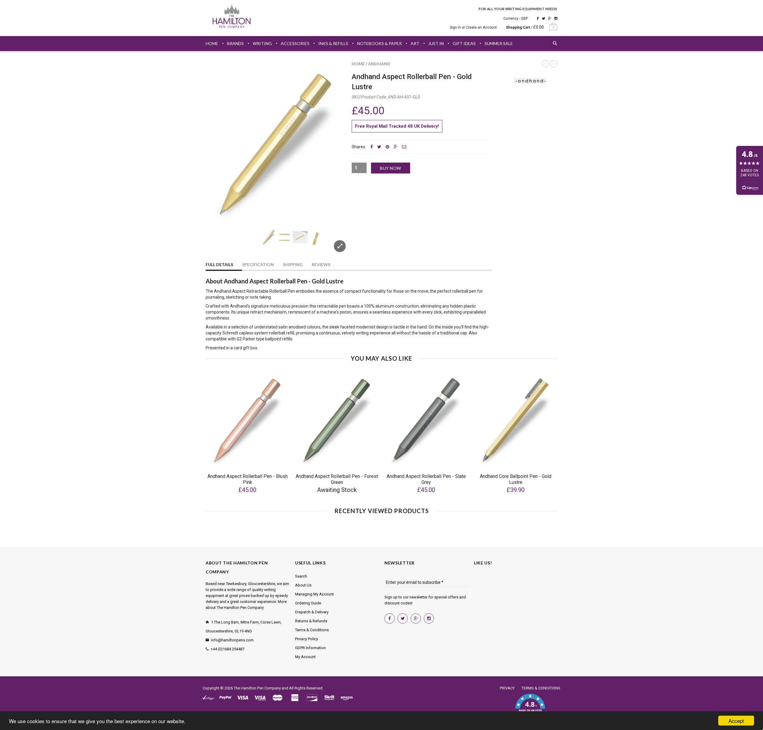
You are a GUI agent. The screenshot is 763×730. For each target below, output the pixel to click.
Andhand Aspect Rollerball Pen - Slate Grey (426, 479)
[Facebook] (538, 18)
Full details (219, 264)
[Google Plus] (549, 18)
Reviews (321, 264)
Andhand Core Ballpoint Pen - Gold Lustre (515, 479)
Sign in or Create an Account (473, 27)
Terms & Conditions (312, 630)
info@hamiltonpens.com (232, 640)
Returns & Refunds (311, 621)
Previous (217, 244)
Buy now (390, 168)
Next (334, 244)
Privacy (507, 688)
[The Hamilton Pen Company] (232, 17)
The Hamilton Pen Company (257, 688)
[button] (530, 706)
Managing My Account (314, 594)
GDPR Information (310, 648)
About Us (303, 585)
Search (301, 576)
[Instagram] (555, 18)
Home (358, 63)
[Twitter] (543, 18)
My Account (305, 657)
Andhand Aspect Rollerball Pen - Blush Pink (247, 479)
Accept (736, 720)
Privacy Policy (306, 639)
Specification (258, 264)
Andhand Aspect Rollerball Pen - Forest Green (337, 479)
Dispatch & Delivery (311, 612)
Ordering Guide (308, 603)
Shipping (293, 264)
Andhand (379, 63)
